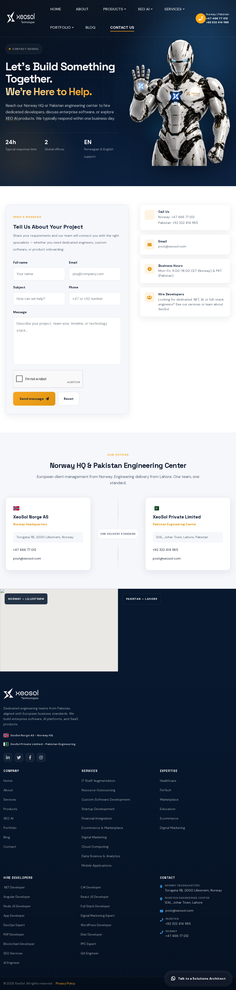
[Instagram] (41, 757)
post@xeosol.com (172, 246)
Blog (6, 837)
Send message (32, 399)
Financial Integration (97, 818)
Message (20, 312)
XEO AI (144, 9)
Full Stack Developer (95, 906)
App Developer (14, 916)
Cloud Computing (95, 847)
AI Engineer (11, 963)
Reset (69, 399)
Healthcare (168, 781)
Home (7, 781)
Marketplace (169, 799)
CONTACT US (122, 27)
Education (167, 809)
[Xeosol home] (20, 696)
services (194, 304)
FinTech (165, 790)
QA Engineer (90, 953)
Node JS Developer (17, 906)
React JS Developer (95, 897)
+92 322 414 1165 (217, 22)
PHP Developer (13, 934)
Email (73, 263)
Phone (73, 287)
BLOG (90, 27)
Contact (9, 847)
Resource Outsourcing (98, 790)
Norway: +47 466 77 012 (176, 217)
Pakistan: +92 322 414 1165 (178, 223)
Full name (20, 263)
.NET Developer (14, 887)
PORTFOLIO (60, 27)
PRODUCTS (113, 9)
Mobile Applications (97, 865)
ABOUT (82, 9)
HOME (55, 9)
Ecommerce (169, 818)
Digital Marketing (94, 837)
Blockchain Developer (19, 944)
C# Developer (91, 887)
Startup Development (98, 809)
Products (10, 809)
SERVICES (173, 9)
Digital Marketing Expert (98, 916)
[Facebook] (30, 757)
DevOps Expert (14, 925)
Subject (19, 287)
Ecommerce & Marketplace (102, 828)
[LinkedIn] (7, 757)
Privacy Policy (65, 983)
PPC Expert (88, 944)
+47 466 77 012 (217, 18)
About (8, 790)
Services (9, 799)
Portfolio (10, 828)
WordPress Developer (96, 925)
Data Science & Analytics (101, 856)
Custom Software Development (106, 799)
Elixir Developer (91, 934)
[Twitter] (19, 757)
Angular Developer (16, 897)
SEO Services (13, 953)
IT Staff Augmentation (98, 781)
